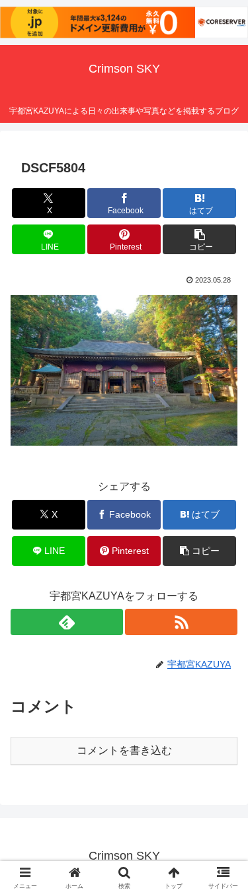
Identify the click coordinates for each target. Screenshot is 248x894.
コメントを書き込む (124, 750)
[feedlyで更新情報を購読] (67, 622)
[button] (199, 239)
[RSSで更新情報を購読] (181, 622)
